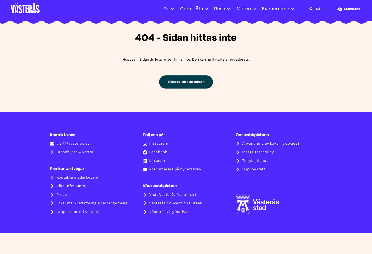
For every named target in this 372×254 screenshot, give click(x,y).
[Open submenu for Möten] (254, 9)
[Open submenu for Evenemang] (292, 9)
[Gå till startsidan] (25, 8)
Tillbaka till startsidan (186, 81)
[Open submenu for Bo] (172, 9)
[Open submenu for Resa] (228, 9)
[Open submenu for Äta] (206, 9)
